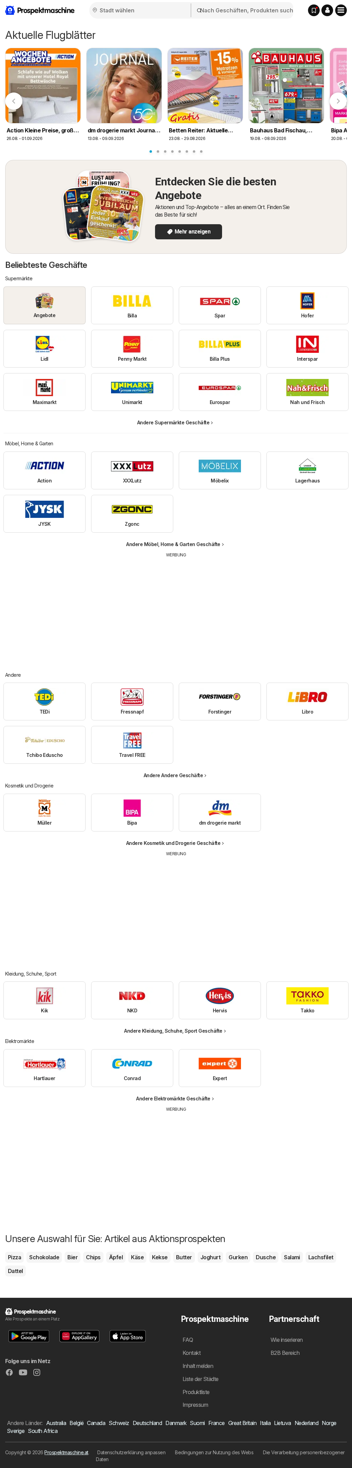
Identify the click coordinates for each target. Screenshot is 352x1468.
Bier (72, 1257)
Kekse (159, 1257)
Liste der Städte (201, 1378)
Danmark (175, 1423)
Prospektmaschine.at (66, 1452)
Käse (137, 1257)
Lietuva (282, 1423)
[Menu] (341, 10)
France (216, 1423)
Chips (93, 1257)
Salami (292, 1257)
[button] (327, 10)
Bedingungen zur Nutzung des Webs (214, 1452)
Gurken (238, 1257)
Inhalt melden (198, 1365)
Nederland (306, 1423)
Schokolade (44, 1257)
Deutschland (147, 1423)
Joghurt (210, 1257)
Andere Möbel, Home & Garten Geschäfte (173, 544)
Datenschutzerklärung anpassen (131, 1452)
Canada (96, 1423)
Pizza (14, 1257)
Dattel (15, 1271)
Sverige (15, 1430)
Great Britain (242, 1423)
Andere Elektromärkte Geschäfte (173, 1098)
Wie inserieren (287, 1339)
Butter (184, 1257)
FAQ (188, 1339)
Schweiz (119, 1423)
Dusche (266, 1257)
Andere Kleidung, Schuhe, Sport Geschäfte (173, 1031)
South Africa (42, 1430)
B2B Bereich (285, 1352)
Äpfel (116, 1257)
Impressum (195, 1404)
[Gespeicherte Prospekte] (314, 10)
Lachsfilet (320, 1257)
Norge (329, 1423)
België (76, 1423)
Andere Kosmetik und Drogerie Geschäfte (173, 843)
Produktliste (196, 1392)
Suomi (197, 1423)
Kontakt (191, 1352)
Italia (265, 1423)
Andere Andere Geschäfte (173, 775)
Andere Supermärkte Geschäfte (173, 422)
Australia (56, 1423)
